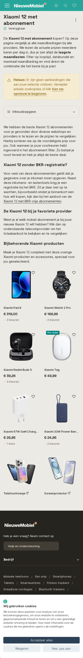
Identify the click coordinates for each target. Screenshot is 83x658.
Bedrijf (9, 559)
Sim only (40, 576)
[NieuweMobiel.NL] (26, 5)
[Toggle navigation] (7, 5)
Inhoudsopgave (24, 111)
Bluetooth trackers (52, 589)
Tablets (9, 583)
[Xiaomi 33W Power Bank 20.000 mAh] (62, 408)
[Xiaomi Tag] (62, 346)
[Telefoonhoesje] (21, 470)
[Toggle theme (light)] (56, 5)
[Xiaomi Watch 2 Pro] (62, 284)
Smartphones (62, 576)
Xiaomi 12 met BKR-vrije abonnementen (32, 201)
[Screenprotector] (62, 470)
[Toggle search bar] (65, 5)
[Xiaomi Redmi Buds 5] (21, 346)
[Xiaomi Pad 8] (21, 284)
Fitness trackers (58, 583)
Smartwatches (30, 583)
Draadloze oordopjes (18, 589)
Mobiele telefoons (16, 576)
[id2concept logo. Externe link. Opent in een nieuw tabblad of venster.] (5, 601)
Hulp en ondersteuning (24, 546)
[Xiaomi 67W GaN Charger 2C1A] (21, 408)
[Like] (33, 273)
